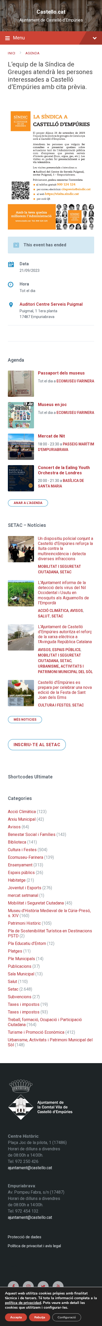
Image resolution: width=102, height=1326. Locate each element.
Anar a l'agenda (28, 503)
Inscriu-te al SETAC (37, 744)
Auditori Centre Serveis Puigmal (51, 304)
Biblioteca (17, 842)
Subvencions (19, 996)
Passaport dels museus (61, 373)
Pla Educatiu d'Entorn (27, 943)
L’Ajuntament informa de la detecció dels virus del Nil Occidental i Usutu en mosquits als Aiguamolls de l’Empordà (63, 592)
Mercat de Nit (51, 436)
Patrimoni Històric (24, 923)
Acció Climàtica (53, 611)
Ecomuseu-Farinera (25, 857)
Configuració (67, 1317)
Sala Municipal (21, 973)
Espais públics (66, 650)
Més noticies (25, 719)
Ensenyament (20, 864)
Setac (65, 572)
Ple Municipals (21, 958)
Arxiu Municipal (22, 819)
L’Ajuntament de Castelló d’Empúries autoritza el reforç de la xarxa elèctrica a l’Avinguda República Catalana (65, 634)
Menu (19, 37)
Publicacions (19, 966)
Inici (11, 53)
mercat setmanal (23, 895)
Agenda (32, 53)
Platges (15, 951)
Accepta (16, 1317)
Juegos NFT (13, 1266)
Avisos (76, 611)
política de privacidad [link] (23, 1302)
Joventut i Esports (24, 887)
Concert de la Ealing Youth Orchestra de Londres (64, 470)
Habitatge (17, 880)
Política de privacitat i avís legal (34, 1246)
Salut (44, 616)
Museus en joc (52, 404)
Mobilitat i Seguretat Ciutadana (36, 903)
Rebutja (39, 1317)
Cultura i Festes (54, 705)
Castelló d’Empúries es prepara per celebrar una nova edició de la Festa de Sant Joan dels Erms (65, 690)
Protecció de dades (24, 1237)
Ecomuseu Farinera (75, 381)
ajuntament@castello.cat (30, 1167)
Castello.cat (51, 12)
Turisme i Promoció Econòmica (36, 1032)
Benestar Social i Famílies (31, 834)
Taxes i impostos (23, 1004)
